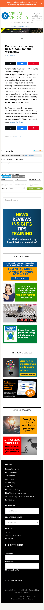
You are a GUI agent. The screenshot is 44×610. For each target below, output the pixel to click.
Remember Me (13, 570)
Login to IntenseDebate (6, 176)
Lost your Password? (15, 580)
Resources (17, 136)
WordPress (23, 599)
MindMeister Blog (12, 472)
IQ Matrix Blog (10, 500)
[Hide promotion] (41, 3)
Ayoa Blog (9, 486)
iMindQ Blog (10, 476)
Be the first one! (29, 156)
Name (3, 179)
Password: (9, 562)
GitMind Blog (10, 483)
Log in (30, 599)
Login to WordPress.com (18, 176)
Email (17, 179)
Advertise (21, 26)
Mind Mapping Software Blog (15, 16)
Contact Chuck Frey (13, 536)
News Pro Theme (24, 596)
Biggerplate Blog (12, 469)
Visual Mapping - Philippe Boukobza (19, 496)
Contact (29, 26)
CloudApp (26, 592)
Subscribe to (5, 188)
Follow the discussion (41, 151)
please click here (16, 122)
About (13, 26)
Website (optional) (34, 179)
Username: (9, 554)
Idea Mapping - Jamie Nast (15, 493)
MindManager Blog (12, 490)
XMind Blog (9, 479)
